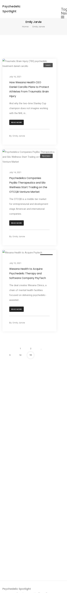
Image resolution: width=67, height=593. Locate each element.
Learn (48, 65)
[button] (16, 122)
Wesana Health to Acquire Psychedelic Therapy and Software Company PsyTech (27, 273)
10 (20, 355)
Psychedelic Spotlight (16, 589)
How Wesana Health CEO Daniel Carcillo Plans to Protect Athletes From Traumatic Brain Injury (29, 89)
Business (46, 156)
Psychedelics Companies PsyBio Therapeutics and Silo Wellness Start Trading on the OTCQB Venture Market (28, 185)
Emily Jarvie (19, 135)
